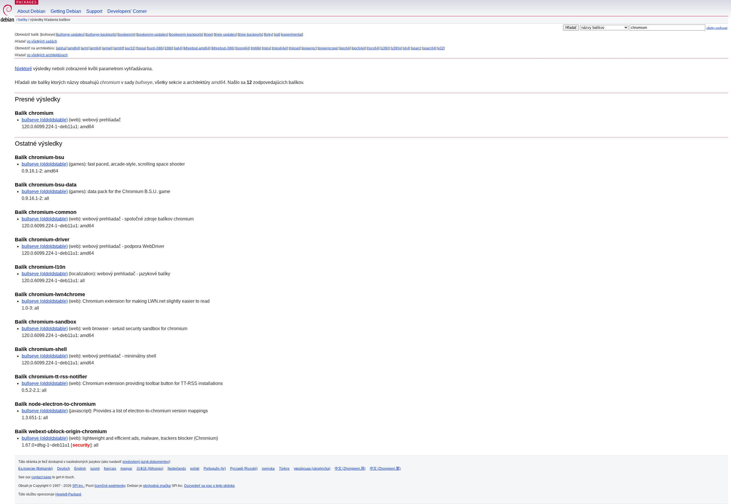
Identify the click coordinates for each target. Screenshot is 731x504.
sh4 (406, 48)
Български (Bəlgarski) (35, 469)
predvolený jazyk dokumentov (145, 462)
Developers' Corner (127, 11)
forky (268, 35)
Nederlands (177, 469)
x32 (441, 48)
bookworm (126, 35)
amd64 (73, 48)
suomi (95, 469)
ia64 (178, 48)
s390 (385, 48)
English (80, 469)
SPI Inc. (78, 486)
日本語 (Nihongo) (149, 469)
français (110, 469)
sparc (416, 48)
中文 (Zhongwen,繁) (385, 469)
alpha (61, 48)
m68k (256, 48)
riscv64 (373, 48)
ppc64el (358, 48)
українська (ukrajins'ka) (312, 469)
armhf (118, 48)
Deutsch (63, 469)
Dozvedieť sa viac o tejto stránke (209, 486)
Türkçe (284, 469)
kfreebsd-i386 (223, 48)
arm (85, 48)
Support (94, 11)
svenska (268, 469)
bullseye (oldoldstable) (45, 119)
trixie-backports (250, 35)
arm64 (95, 48)
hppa (141, 48)
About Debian (31, 11)
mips (266, 48)
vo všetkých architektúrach (47, 55)
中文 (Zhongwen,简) (350, 469)
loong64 (242, 48)
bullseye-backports (101, 35)
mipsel (295, 48)
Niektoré (23, 68)
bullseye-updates (70, 35)
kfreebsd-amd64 (197, 48)
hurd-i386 (155, 48)
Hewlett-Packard (68, 494)
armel (107, 48)
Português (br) (215, 469)
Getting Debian (66, 11)
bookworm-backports (186, 35)
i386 (168, 48)
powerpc (309, 48)
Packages (26, 2)
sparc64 (429, 48)
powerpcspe (328, 48)
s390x (396, 48)
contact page (41, 477)
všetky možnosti (716, 27)
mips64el (280, 48)
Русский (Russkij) (244, 469)
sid (277, 35)
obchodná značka (157, 486)
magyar (126, 469)
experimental (292, 35)
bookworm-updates (152, 35)
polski (194, 469)
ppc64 (345, 48)
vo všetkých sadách (42, 41)
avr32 (130, 48)
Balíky (22, 20)
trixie (208, 35)
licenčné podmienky (110, 486)
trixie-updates (225, 35)
